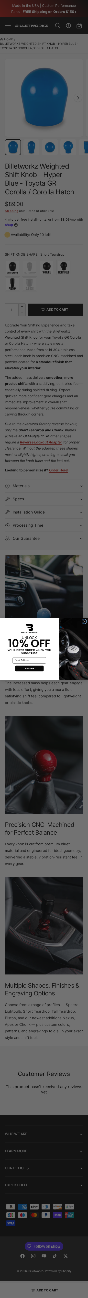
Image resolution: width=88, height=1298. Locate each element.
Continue (29, 668)
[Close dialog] (84, 621)
